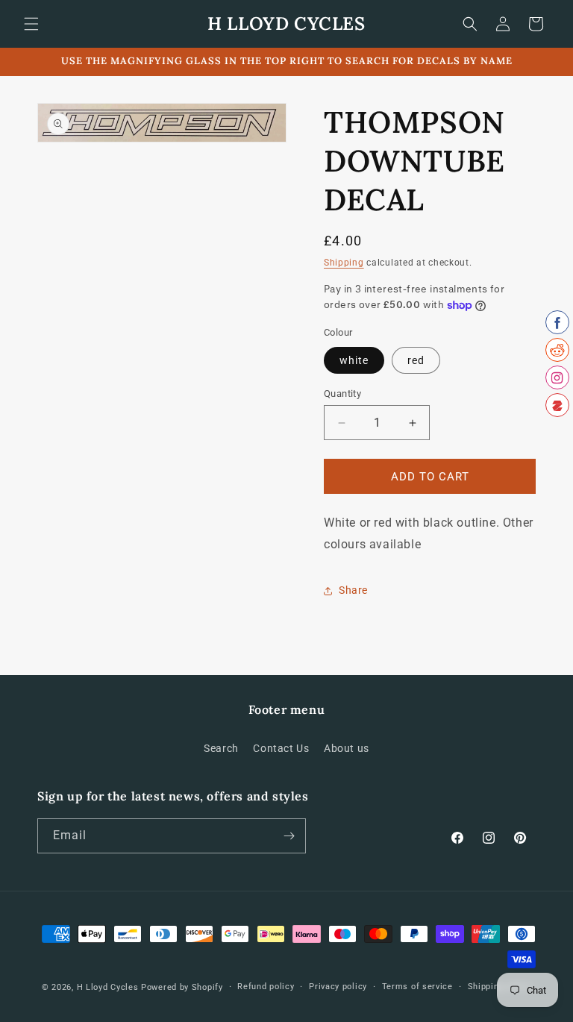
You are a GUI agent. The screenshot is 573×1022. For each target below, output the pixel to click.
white (354, 360)
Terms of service (417, 986)
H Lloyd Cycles (108, 987)
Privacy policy (338, 986)
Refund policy (265, 986)
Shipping (344, 262)
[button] (31, 23)
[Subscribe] (288, 835)
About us (346, 748)
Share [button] (353, 590)
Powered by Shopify (182, 987)
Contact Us (281, 748)
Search (221, 748)
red (416, 360)
